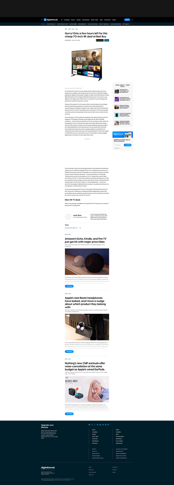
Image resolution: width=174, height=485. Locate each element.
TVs (80, 227)
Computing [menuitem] (67, 20)
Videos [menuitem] (114, 20)
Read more (69, 286)
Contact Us (94, 451)
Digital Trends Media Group (49, 480)
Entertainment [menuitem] (85, 20)
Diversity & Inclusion (92, 472)
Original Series (119, 443)
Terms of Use (91, 474)
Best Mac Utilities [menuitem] (73, 24)
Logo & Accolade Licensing (97, 458)
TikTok (100, 424)
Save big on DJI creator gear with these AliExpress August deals (124, 91)
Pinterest (103, 424)
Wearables (118, 432)
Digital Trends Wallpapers (121, 453)
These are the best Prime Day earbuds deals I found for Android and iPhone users (125, 108)
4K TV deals (104, 93)
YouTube (97, 424)
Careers (90, 467)
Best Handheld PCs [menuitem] (82, 24)
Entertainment (95, 441)
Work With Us (91, 469)
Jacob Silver (68, 40)
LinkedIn (105, 424)
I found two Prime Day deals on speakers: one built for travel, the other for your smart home (125, 116)
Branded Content (119, 451)
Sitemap (113, 472)
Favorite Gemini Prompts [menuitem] (115, 24)
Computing (94, 432)
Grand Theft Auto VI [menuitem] (51, 24)
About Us (94, 449)
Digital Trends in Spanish (121, 455)
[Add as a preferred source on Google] (100, 40)
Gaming (94, 434)
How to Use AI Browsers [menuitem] (93, 24)
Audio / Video (95, 436)
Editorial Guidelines (96, 455)
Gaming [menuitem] (79, 20)
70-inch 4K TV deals (82, 95)
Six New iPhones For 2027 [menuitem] (62, 24)
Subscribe (127, 145)
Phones (93, 430)
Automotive (94, 443)
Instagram (92, 424)
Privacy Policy (117, 148)
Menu (41, 19)
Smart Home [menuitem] (107, 20)
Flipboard (108, 424)
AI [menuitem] (61, 20)
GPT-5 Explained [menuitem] (126, 24)
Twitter (94, 424)
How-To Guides (119, 441)
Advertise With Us (96, 453)
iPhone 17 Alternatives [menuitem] (104, 24)
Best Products (119, 438)
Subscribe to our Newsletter (121, 449)
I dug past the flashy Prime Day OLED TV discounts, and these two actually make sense (125, 124)
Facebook (89, 424)
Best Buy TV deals (70, 95)
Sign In (127, 19)
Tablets (117, 430)
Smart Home (95, 438)
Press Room (114, 469)
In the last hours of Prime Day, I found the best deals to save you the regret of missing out (125, 100)
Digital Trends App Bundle (121, 458)
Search (132, 19)
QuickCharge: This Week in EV (71, 227)
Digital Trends (48, 22)
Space (117, 434)
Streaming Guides (120, 436)
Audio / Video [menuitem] (94, 20)
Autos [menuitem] (101, 20)
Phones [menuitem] (73, 20)
